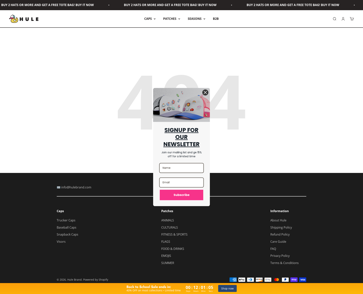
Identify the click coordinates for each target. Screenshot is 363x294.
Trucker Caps (66, 220)
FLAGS (165, 241)
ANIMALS (167, 220)
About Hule (278, 220)
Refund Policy (280, 234)
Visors (61, 241)
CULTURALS (169, 227)
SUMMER (167, 263)
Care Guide (278, 241)
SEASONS (195, 19)
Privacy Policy (280, 256)
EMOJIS (166, 256)
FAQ (273, 249)
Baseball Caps (66, 227)
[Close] (205, 92)
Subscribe (181, 195)
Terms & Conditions (284, 263)
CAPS (148, 19)
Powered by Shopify (95, 279)
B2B (216, 19)
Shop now (227, 288)
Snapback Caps (67, 234)
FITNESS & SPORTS (174, 234)
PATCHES (169, 19)
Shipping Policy (281, 227)
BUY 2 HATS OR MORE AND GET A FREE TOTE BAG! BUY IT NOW (163, 5)
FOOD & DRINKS (172, 249)
